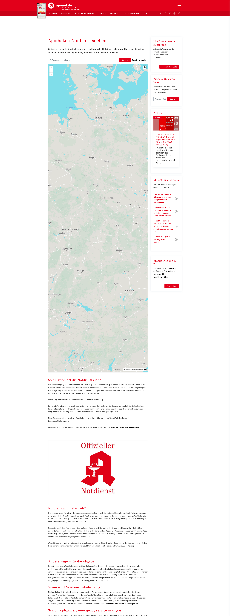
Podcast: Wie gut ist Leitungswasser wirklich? (161, 239)
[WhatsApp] (165, 13)
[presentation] (146, 13)
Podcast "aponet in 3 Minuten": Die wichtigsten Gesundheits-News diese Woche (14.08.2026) (166, 139)
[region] (98, 218)
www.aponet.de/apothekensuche (125, 427)
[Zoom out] (51, 71)
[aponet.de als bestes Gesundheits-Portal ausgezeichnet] (41, 11)
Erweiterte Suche (139, 60)
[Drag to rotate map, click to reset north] (51, 74)
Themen (102, 13)
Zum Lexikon (172, 286)
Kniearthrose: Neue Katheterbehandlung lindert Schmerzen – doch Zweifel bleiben (162, 211)
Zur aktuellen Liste (169, 67)
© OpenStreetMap (137, 369)
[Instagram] (169, 13)
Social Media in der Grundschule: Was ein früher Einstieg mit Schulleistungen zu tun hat (163, 226)
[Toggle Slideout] (179, 5)
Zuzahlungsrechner (131, 13)
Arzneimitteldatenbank (84, 13)
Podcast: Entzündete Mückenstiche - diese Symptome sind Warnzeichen (162, 198)
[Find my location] (144, 67)
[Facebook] (160, 13)
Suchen (125, 60)
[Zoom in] (51, 67)
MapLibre (127, 369)
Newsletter (114, 13)
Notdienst (53, 13)
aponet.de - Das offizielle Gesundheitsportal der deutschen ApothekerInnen (64, 6)
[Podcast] (174, 13)
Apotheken (65, 13)
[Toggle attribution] (145, 369)
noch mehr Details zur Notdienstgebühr (121, 603)
